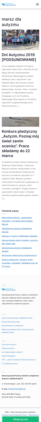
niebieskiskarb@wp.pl (17, 389)
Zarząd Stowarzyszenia (11, 322)
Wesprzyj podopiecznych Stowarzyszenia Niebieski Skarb (18, 330)
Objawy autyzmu (8, 348)
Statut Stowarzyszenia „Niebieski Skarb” (17, 318)
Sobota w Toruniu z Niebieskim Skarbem (20, 236)
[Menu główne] (37, 4)
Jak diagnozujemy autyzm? (12, 352)
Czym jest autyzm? (9, 344)
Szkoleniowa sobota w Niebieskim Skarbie (17, 230)
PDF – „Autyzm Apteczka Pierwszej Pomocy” (19, 360)
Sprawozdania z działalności (12, 326)
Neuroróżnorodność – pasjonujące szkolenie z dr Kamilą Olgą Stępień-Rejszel (17, 220)
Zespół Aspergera (8, 356)
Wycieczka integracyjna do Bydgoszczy (19, 255)
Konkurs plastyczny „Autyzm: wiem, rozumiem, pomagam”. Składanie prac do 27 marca (20, 262)
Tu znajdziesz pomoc (10, 364)
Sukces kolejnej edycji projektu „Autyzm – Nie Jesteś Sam (20, 242)
